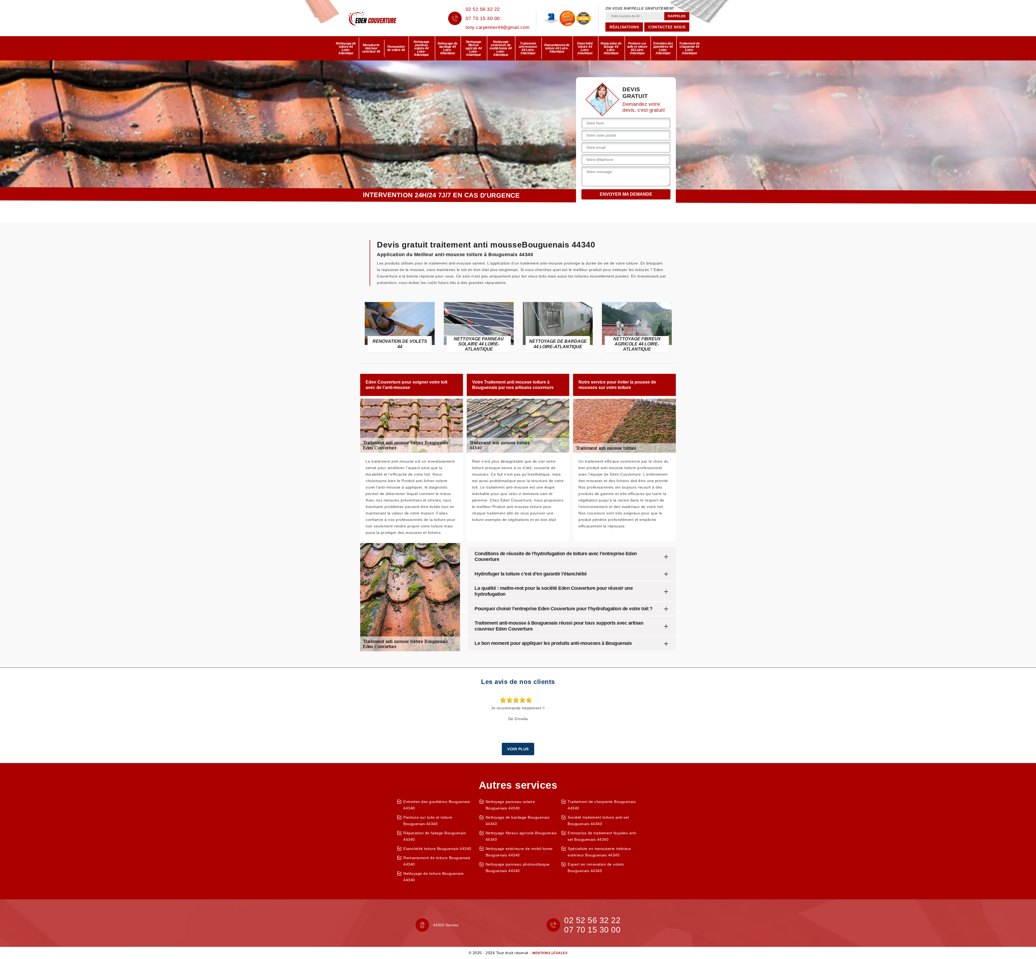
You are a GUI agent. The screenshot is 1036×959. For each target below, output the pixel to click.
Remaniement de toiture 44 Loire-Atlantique (557, 48)
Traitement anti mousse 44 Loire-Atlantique (528, 48)
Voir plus (518, 749)
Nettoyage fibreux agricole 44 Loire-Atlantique (473, 48)
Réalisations (624, 27)
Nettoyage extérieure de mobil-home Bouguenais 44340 (519, 851)
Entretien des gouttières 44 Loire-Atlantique (663, 48)
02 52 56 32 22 (483, 9)
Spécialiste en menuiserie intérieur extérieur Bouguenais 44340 (599, 851)
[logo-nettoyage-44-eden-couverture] (380, 18)
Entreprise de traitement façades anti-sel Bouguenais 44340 (602, 836)
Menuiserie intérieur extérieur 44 (371, 48)
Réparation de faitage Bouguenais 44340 (434, 836)
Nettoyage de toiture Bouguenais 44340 (433, 876)
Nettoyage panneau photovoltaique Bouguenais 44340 (518, 867)
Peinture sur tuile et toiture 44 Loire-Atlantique (637, 48)
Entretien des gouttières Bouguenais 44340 (436, 804)
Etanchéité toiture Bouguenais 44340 (437, 848)
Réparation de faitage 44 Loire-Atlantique (611, 48)
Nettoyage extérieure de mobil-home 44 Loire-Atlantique (501, 48)
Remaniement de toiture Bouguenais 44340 (437, 861)
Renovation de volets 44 (396, 48)
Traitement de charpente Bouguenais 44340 (602, 804)
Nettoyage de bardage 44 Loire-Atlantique (448, 48)
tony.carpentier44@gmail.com (498, 27)
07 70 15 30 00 (483, 18)
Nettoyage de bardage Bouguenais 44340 (518, 820)
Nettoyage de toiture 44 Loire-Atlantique (346, 48)
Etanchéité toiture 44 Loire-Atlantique (585, 48)
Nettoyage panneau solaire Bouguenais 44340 (510, 804)
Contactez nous (666, 27)
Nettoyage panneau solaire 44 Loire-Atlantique (421, 48)
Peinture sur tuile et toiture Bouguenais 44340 (427, 820)
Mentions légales (549, 953)
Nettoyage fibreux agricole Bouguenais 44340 (521, 836)
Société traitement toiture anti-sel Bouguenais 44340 (598, 820)
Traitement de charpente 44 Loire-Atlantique (689, 48)
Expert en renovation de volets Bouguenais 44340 (596, 867)
